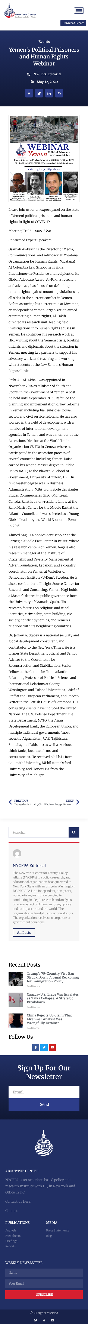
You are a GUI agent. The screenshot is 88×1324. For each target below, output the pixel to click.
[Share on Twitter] (39, 93)
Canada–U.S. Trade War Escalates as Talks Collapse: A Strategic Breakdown (53, 998)
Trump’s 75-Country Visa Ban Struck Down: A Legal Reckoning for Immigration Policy (53, 977)
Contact (11, 1210)
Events (44, 41)
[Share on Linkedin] (49, 93)
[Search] (74, 832)
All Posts (24, 933)
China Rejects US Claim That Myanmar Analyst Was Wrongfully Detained (49, 1019)
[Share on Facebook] (29, 93)
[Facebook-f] (36, 1047)
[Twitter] (44, 1047)
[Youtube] (52, 1047)
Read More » (33, 986)
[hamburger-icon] (79, 10)
